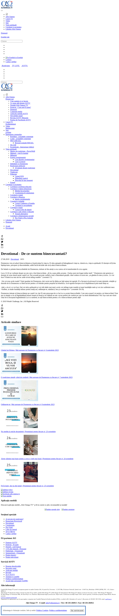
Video (8, 21)
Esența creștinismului (18, 157)
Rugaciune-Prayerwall (14, 521)
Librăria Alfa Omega (13, 29)
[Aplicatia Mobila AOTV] (68, 509)
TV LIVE (16, 66)
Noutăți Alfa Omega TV (19, 105)
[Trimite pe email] (2, 248)
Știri (7, 23)
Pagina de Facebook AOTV (20, 120)
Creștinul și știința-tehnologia (20, 189)
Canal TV (9, 19)
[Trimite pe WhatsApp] (2, 239)
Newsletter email (16, 116)
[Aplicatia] (52, 509)
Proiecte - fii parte (12, 545)
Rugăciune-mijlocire (17, 166)
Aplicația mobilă (12, 570)
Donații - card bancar (13, 547)
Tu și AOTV (10, 575)
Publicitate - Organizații (14, 551)
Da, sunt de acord (77, 610)
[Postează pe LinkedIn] (2, 245)
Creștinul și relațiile (17, 201)
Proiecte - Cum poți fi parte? (20, 107)
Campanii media (16, 112)
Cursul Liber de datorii (23, 210)
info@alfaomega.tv (53, 603)
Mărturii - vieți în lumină (19, 153)
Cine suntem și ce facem (19, 101)
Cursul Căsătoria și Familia (25, 203)
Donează (4, 33)
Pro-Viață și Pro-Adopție (24, 218)
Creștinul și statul (16, 195)
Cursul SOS (19, 176)
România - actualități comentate (21, 137)
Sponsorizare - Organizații (15, 553)
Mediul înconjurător (22, 191)
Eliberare (13, 174)
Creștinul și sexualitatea (23, 205)
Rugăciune (6, 66)
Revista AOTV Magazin (19, 118)
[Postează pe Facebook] (2, 237)
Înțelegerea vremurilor (14, 134)
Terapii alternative (21, 214)
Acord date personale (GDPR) (17, 581)
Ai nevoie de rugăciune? (14, 519)
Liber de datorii (11, 529)
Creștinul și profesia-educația (20, 187)
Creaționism (10, 525)
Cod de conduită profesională (9, 597)
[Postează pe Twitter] (2, 242)
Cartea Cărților (11, 62)
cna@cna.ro (108, 599)
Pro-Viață (9, 527)
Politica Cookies (42, 610)
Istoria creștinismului (22, 199)
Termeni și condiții (12, 577)
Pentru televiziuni (12, 557)
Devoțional (14, 170)
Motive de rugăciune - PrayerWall (22, 151)
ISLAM (13, 145)
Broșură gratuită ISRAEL (24, 143)
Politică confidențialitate (14, 579)
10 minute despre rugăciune (25, 168)
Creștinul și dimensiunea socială (22, 216)
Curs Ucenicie (20, 162)
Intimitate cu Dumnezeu (19, 164)
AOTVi (25, 66)
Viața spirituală (11, 25)
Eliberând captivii (21, 178)
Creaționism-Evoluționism (24, 193)
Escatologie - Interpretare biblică (22, 147)
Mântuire (13, 155)
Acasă (8, 226)
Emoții (12, 182)
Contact (8, 60)
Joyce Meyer (10, 532)
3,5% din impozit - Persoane (16, 549)
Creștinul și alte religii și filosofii (22, 212)
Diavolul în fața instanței (24, 180)
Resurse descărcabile (13, 566)
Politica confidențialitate (58, 610)
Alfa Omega (10, 17)
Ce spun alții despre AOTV (20, 103)
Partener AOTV (11, 543)
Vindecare (14, 172)
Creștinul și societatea (13, 27)
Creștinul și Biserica (17, 197)
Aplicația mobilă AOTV (19, 114)
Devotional (10, 228)
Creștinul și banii (16, 208)
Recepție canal (11, 568)
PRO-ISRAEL (15, 141)
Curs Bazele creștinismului (24, 160)
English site (5, 37)
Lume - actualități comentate (20, 139)
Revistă (8, 572)
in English (19, 58)
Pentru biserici (11, 555)
